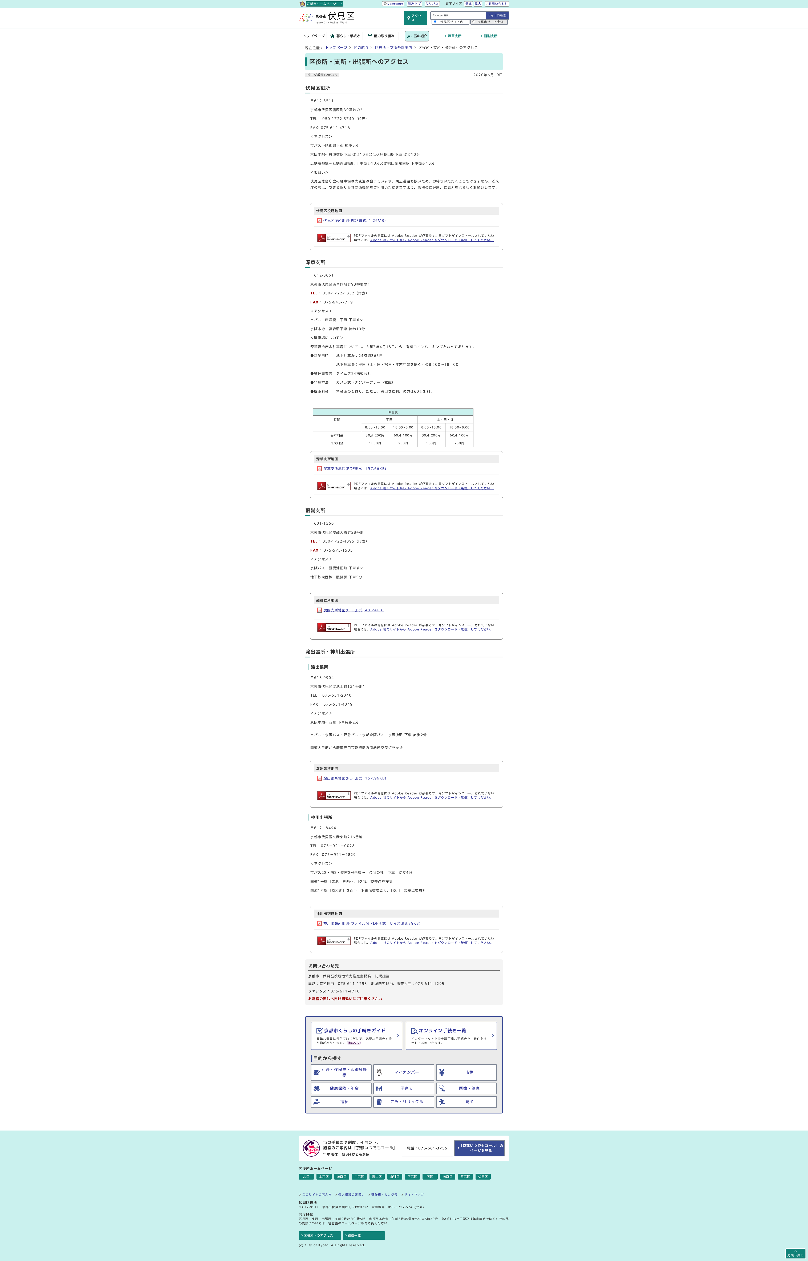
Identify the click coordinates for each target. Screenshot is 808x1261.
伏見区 (483, 1176)
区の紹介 (361, 47)
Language (395, 3)
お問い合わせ (498, 3)
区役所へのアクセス (318, 1235)
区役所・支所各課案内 (393, 47)
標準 (468, 3)
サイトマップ (414, 1194)
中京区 (359, 1176)
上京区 (324, 1176)
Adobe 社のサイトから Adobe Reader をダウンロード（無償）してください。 (432, 240)
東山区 (377, 1176)
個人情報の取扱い (351, 1194)
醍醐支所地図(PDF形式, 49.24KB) (353, 610)
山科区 (395, 1176)
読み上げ (414, 3)
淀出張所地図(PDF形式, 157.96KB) (355, 778)
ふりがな (432, 3)
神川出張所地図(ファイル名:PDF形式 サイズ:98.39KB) (372, 923)
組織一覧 (354, 1235)
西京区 (465, 1176)
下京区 (412, 1176)
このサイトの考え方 (317, 1194)
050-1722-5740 (401, 1207)
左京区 (342, 1176)
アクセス (416, 17)
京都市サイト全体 (490, 21)
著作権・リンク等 (384, 1194)
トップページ (336, 47)
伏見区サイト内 (451, 21)
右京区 (448, 1176)
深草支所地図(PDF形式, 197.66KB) (355, 468)
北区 (306, 1176)
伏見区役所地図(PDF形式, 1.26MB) (354, 220)
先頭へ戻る (795, 1255)
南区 (430, 1176)
